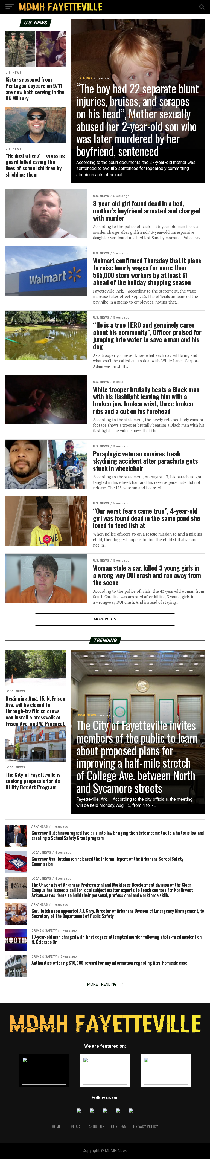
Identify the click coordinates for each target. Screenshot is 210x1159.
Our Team (119, 1126)
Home (56, 1126)
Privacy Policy (145, 1126)
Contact (74, 1126)
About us (96, 1126)
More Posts (105, 619)
